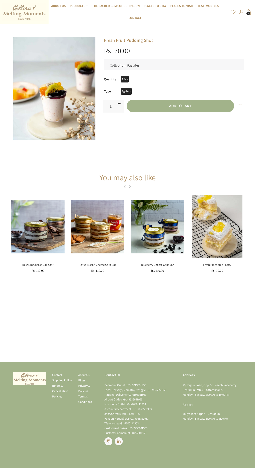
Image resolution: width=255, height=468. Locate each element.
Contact (57, 375)
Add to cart (180, 105)
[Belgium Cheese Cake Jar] (38, 227)
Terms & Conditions (85, 399)
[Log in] (241, 12)
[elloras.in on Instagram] (108, 441)
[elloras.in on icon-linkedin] (119, 441)
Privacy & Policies (84, 388)
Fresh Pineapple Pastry (217, 265)
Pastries (133, 65)
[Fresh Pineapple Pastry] (217, 227)
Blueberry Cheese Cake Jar (157, 265)
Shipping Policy (62, 380)
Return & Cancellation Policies (60, 391)
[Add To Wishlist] (240, 106)
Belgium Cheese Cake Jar (37, 265)
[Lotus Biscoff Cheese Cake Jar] (98, 227)
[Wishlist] (233, 12)
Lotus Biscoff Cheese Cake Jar (97, 265)
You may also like (127, 177)
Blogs (81, 380)
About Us (83, 375)
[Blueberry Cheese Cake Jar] (157, 227)
